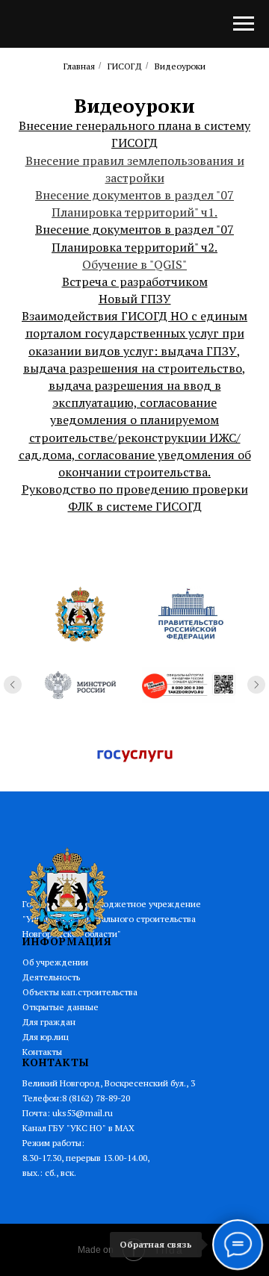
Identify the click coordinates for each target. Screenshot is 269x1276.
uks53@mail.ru (82, 1112)
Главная (79, 66)
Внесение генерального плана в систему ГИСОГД (134, 134)
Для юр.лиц (45, 1036)
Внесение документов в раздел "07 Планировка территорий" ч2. (134, 238)
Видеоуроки (180, 66)
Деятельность (51, 977)
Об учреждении (55, 962)
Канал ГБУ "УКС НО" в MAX (78, 1127)
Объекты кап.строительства (79, 992)
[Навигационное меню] (243, 23)
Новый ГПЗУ (135, 298)
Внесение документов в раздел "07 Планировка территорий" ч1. (134, 203)
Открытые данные (60, 1006)
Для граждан (48, 1021)
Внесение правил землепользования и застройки (134, 169)
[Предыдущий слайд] (13, 685)
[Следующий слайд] (256, 685)
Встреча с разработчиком (135, 281)
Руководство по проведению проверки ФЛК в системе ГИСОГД (135, 497)
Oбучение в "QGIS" (134, 264)
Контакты (42, 1051)
